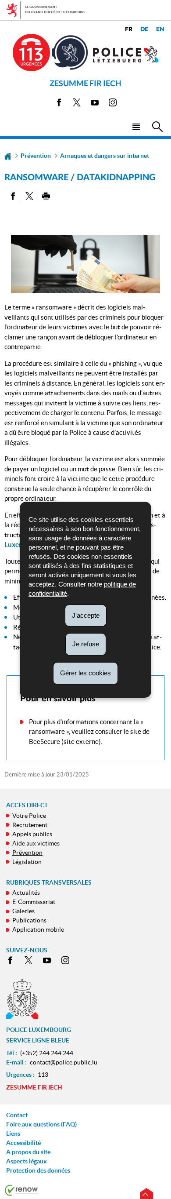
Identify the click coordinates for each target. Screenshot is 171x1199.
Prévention (36, 155)
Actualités (26, 892)
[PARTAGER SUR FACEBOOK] (12, 196)
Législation (27, 861)
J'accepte (86, 615)
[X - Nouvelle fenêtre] (77, 103)
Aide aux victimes (36, 843)
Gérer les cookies (85, 673)
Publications (29, 920)
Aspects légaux (26, 1161)
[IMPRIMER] (46, 196)
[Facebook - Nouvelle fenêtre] (59, 103)
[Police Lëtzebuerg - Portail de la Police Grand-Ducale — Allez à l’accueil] (126, 54)
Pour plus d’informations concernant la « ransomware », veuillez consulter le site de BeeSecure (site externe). (89, 731)
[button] (136, 126)
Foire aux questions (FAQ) (41, 1124)
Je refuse (85, 644)
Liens (13, 1133)
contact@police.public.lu (63, 1062)
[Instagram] (113, 103)
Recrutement (29, 824)
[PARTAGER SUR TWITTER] (29, 196)
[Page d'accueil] (7, 155)
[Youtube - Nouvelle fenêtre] (95, 103)
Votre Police (29, 815)
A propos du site (28, 1151)
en (160, 29)
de (144, 29)
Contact (17, 1115)
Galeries (23, 911)
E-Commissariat (33, 901)
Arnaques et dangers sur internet (104, 155)
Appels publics (32, 834)
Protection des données (38, 1170)
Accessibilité (23, 1142)
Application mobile (38, 929)
